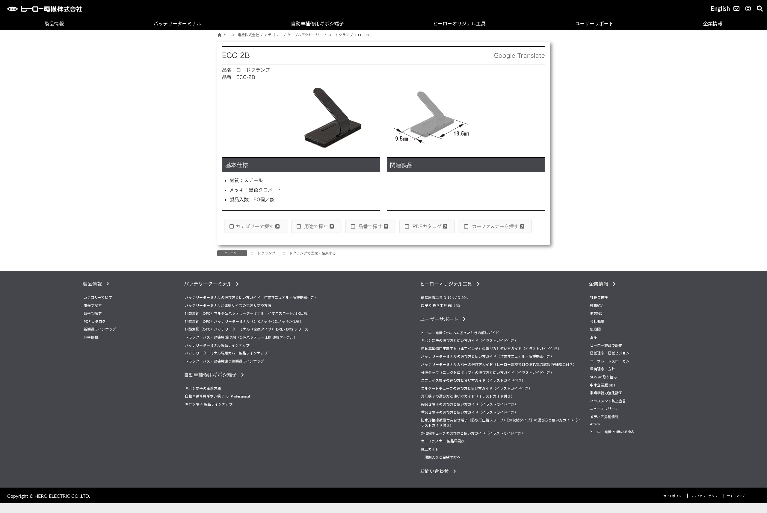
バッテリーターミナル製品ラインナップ (217, 345)
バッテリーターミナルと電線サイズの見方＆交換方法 (228, 306)
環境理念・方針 (602, 369)
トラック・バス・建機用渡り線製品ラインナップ (224, 361)
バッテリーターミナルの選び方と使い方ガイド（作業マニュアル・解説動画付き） (251, 297)
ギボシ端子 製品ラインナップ (208, 404)
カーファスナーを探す (495, 226)
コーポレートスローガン (609, 361)
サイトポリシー (673, 496)
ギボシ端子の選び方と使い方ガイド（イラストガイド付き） (469, 341)
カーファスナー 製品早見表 (443, 441)
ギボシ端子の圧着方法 (203, 388)
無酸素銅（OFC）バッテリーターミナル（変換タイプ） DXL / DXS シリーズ (246, 329)
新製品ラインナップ (100, 329)
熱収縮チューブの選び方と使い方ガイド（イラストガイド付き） (473, 433)
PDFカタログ (427, 226)
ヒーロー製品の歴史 (606, 345)
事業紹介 (597, 314)
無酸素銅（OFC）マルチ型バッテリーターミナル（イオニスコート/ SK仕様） (248, 314)
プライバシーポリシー (706, 496)
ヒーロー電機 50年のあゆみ (612, 432)
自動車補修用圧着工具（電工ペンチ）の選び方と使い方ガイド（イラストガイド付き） (491, 349)
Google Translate (519, 55)
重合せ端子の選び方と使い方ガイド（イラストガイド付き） (469, 412)
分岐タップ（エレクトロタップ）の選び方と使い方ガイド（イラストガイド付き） (487, 373)
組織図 (595, 329)
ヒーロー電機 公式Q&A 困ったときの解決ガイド (460, 333)
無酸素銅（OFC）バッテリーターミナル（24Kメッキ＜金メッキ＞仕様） (244, 321)
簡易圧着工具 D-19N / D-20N (444, 297)
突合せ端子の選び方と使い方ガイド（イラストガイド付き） (469, 404)
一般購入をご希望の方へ (440, 457)
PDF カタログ (95, 321)
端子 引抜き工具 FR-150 (440, 306)
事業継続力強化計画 (606, 393)
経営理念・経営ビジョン (609, 353)
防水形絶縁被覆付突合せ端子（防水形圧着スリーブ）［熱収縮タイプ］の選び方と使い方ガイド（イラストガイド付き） (501, 422)
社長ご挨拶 (599, 297)
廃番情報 (91, 337)
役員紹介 (597, 306)
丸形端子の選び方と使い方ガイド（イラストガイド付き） (467, 396)
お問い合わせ (436, 471)
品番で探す (370, 226)
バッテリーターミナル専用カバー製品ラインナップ (226, 353)
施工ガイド (430, 449)
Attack (595, 424)
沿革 (593, 337)
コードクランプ (262, 253)
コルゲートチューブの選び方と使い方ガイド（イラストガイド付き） (476, 388)
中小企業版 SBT (602, 385)
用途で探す (316, 226)
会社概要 (597, 321)
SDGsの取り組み (603, 377)
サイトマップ (736, 496)
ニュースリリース (604, 409)
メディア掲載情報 (604, 417)
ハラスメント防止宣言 (608, 401)
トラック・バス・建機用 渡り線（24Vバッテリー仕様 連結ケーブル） (241, 337)
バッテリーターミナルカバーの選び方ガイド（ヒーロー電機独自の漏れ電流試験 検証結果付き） (498, 364)
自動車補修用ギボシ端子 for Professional (217, 396)
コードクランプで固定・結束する (309, 253)
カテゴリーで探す (255, 226)
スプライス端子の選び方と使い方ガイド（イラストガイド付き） (473, 381)
